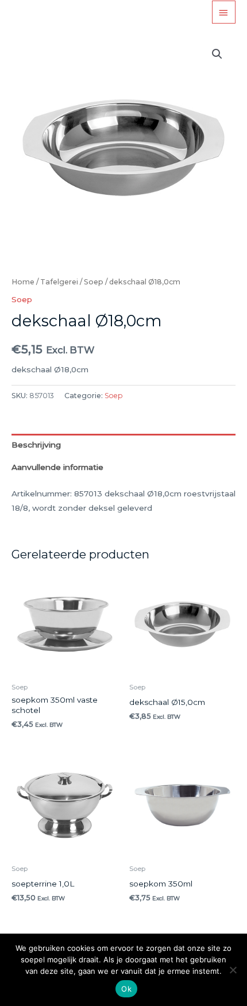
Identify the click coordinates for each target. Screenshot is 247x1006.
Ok (126, 988)
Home (22, 281)
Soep (93, 281)
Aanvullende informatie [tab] (57, 467)
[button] (217, 54)
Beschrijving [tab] (36, 444)
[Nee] (232, 970)
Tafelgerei (59, 281)
